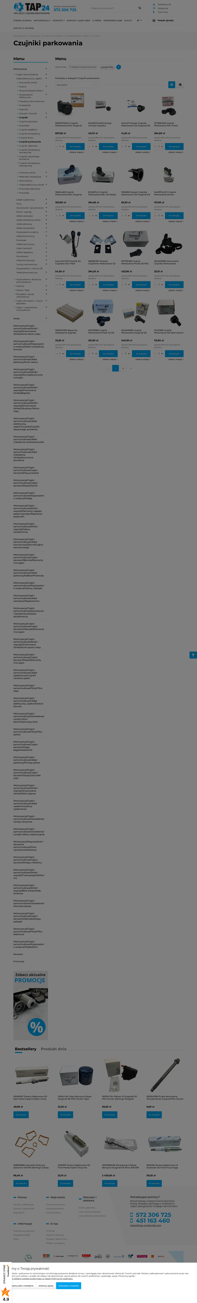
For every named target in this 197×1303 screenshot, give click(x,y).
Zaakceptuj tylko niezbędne (20, 1286)
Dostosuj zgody (46, 1286)
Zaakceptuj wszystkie (68, 1286)
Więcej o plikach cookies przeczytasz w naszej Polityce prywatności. (39, 1278)
